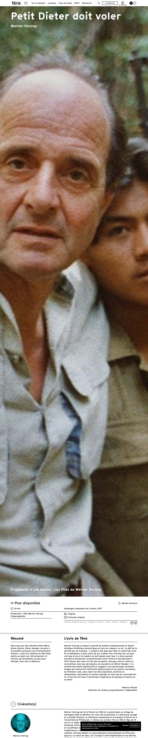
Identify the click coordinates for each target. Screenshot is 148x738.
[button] (99, 3)
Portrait (100, 622)
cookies (100, 724)
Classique (91, 622)
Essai (107, 622)
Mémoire (123, 622)
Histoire (115, 622)
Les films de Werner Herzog (75, 622)
